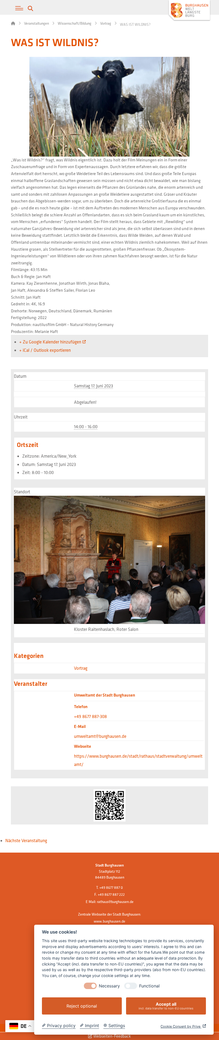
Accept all (166, 1005)
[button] (19, 8)
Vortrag (80, 668)
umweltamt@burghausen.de (100, 736)
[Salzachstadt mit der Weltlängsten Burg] (189, 11)
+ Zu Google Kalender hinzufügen (50, 342)
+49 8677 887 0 (111, 887)
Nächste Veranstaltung (26, 840)
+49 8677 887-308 (90, 716)
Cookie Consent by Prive (181, 1026)
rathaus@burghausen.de (115, 901)
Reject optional (82, 1006)
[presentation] (90, 986)
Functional (149, 986)
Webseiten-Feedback (111, 1036)
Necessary (109, 986)
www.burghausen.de (109, 921)
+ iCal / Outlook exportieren (45, 350)
